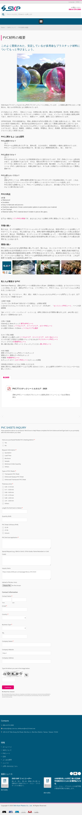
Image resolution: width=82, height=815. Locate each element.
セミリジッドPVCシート (62, 306)
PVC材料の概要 (23, 27)
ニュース (6, 763)
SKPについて (11, 27)
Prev (71, 773)
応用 (4, 756)
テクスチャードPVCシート (48, 339)
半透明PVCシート (19, 342)
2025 (6, 786)
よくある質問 (7, 760)
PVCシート (6, 753)
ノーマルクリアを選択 (30, 328)
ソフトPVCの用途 (18, 218)
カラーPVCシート (46, 326)
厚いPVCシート (45, 344)
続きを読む (4, 790)
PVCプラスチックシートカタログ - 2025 (29, 388)
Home (3, 27)
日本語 (77, 2)
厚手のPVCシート (27, 323)
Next (79, 773)
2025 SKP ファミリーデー (22, 778)
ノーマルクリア (19, 326)
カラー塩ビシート (51, 337)
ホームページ (7, 747)
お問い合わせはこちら (10, 766)
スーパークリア (32, 326)
